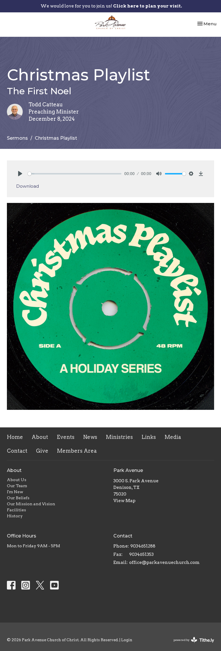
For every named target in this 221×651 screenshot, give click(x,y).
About (40, 437)
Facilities (16, 510)
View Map (124, 500)
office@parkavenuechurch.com (164, 562)
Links (149, 437)
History (15, 516)
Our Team (17, 485)
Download (27, 186)
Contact (17, 451)
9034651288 (142, 546)
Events (66, 437)
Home (15, 437)
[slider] (74, 173)
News (90, 437)
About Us (16, 479)
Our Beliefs (18, 498)
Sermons (17, 138)
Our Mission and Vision (31, 504)
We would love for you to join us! (111, 6)
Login (126, 640)
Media (173, 437)
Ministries (119, 437)
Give (42, 451)
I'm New (15, 491)
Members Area (77, 451)
